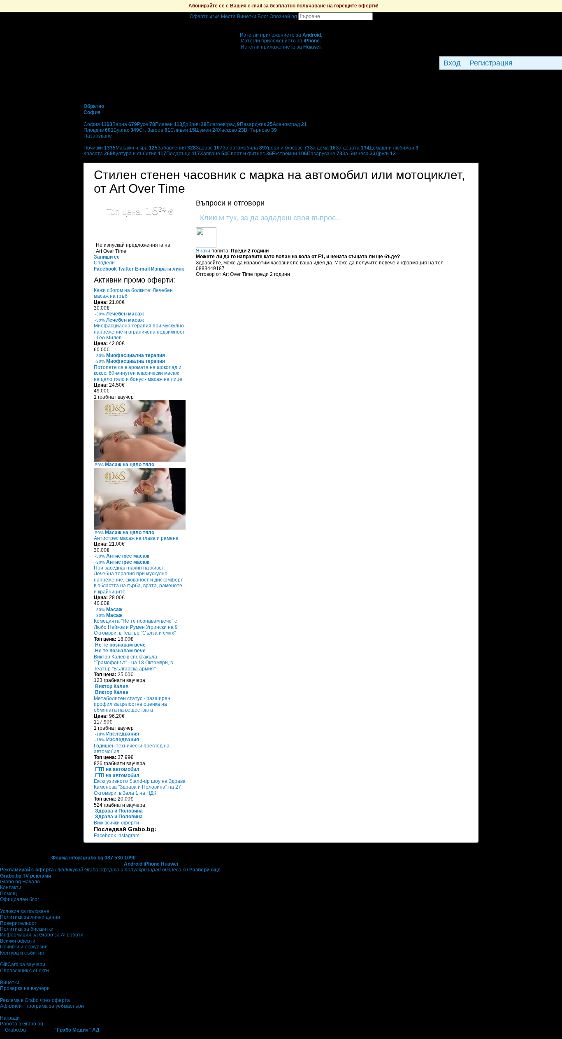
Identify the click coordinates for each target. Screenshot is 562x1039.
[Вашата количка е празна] (281, 23)
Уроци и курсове (287, 148)
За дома (323, 148)
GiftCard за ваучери (22, 964)
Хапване (213, 153)
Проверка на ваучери (25, 988)
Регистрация (491, 63)
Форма (59, 858)
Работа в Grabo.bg (21, 1024)
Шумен (206, 130)
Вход (452, 63)
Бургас (126, 130)
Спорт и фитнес (249, 153)
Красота (98, 153)
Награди (10, 1018)
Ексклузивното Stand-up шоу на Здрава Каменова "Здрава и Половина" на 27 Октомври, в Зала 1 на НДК (140, 787)
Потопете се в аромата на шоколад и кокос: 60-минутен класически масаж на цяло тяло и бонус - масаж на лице (138, 373)
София (98, 124)
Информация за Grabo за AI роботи (42, 935)
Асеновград (290, 124)
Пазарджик (256, 124)
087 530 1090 (120, 858)
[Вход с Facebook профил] (537, 63)
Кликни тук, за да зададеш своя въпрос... (271, 218)
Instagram (128, 835)
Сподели (104, 263)
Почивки (100, 148)
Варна (124, 124)
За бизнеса (359, 153)
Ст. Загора (154, 130)
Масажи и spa (137, 148)
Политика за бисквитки (26, 929)
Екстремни (289, 153)
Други (386, 153)
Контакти (10, 887)
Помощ (8, 894)
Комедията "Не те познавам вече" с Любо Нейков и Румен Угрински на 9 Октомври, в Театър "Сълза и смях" (136, 627)
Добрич (194, 124)
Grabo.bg (15, 1030)
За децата (352, 148)
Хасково (231, 130)
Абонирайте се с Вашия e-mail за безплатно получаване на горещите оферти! (283, 6)
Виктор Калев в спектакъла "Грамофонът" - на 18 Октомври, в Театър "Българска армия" (133, 663)
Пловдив (99, 130)
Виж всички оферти (116, 823)
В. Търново (260, 130)
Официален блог (19, 899)
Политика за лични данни (30, 917)
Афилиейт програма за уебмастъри (42, 1006)
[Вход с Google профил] (560, 63)
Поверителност (18, 923)
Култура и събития (139, 153)
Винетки (9, 982)
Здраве (209, 148)
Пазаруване (324, 153)
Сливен (182, 130)
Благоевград (223, 124)
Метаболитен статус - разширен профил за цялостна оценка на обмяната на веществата (132, 704)
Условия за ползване (24, 911)
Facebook (105, 835)
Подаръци (183, 153)
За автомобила (244, 148)
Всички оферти (17, 941)
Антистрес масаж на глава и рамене (136, 538)
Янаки (203, 251)
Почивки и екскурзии (24, 947)
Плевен (168, 124)
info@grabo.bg (86, 858)
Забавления (177, 148)
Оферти (205, 16)
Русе (146, 124)
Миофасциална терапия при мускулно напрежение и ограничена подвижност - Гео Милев (139, 332)
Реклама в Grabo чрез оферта (35, 1000)
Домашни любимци (393, 148)
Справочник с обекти (24, 971)
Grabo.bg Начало (20, 882)
